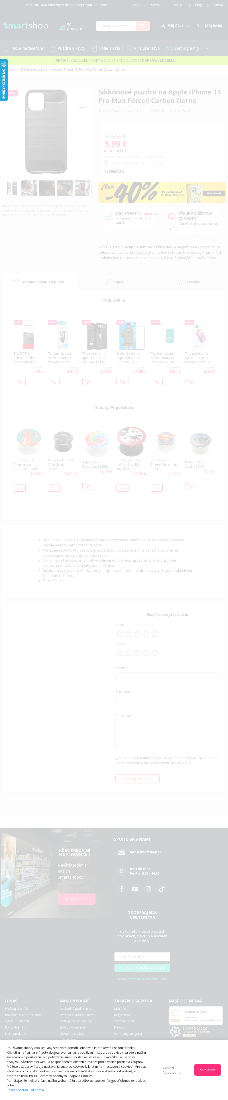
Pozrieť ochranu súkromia (25, 1090)
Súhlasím (207, 1069)
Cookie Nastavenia (172, 1070)
